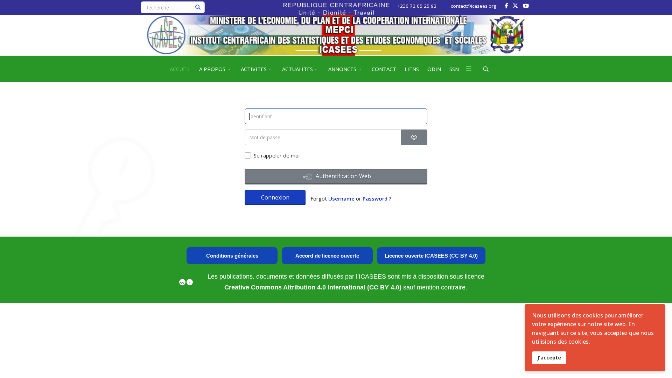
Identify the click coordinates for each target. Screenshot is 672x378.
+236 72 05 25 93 (416, 6)
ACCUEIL (180, 68)
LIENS (412, 68)
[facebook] (506, 5)
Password (375, 198)
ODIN (434, 68)
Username (341, 198)
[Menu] (468, 69)
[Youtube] (526, 5)
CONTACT (384, 68)
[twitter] (515, 5)
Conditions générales (232, 256)
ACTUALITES (297, 68)
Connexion (275, 197)
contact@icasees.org (473, 6)
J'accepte (549, 357)
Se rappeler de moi (277, 155)
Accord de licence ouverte (327, 256)
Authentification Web (342, 176)
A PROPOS (212, 68)
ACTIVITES (254, 68)
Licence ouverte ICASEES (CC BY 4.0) (431, 256)
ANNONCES (342, 68)
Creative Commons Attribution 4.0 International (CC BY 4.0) (313, 287)
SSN (454, 68)
